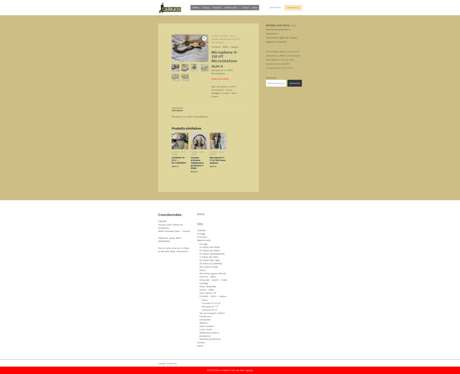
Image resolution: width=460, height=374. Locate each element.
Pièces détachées (207, 286)
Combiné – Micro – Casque (212, 296)
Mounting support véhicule (212, 273)
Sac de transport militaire (212, 313)
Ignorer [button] (249, 370)
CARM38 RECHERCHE (210, 339)
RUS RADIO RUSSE (208, 267)
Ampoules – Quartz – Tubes (213, 280)
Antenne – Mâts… (208, 276)
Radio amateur (206, 326)
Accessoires (204, 319)
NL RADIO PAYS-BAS (209, 260)
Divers (202, 270)
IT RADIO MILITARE (208, 257)
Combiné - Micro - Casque (224, 47)
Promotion (217, 8)
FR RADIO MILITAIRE (209, 250)
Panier (254, 8)
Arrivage (206, 8)
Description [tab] (177, 110)
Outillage (203, 283)
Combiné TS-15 (209, 310)
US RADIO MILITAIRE (209, 247)
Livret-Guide (205, 329)
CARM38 (195, 8)
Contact (245, 8)
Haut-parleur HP (207, 293)
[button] (238, 7)
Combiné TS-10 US (211, 303)
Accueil (214, 36)
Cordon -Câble (206, 290)
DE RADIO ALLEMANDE (210, 263)
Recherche (271, 78)
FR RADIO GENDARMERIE (212, 254)
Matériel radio (231, 8)
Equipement (205, 316)
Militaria (203, 323)
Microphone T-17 (210, 306)
